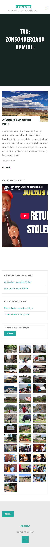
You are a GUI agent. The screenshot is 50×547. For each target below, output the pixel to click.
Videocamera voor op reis (16, 314)
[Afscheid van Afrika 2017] (25, 106)
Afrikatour (23, 7)
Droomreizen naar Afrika (16, 288)
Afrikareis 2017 (8, 161)
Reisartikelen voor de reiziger (18, 308)
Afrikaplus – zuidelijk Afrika (17, 282)
